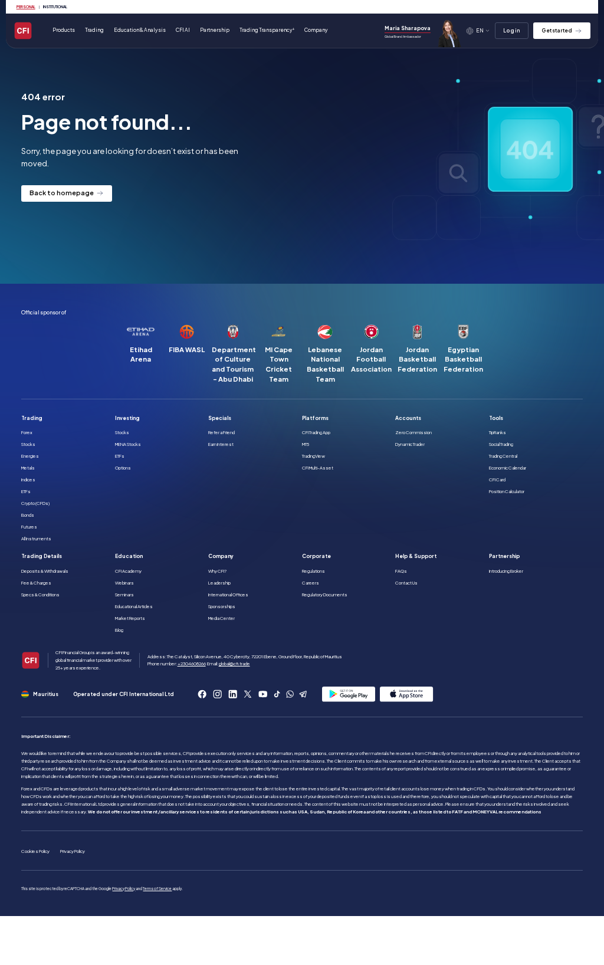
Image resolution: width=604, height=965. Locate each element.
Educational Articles (134, 606)
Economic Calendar (507, 468)
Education (129, 556)
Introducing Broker (506, 571)
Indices (28, 479)
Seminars (124, 595)
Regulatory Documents (324, 595)
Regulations (313, 571)
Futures (29, 527)
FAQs (401, 571)
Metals (28, 468)
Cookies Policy (35, 851)
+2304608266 (192, 664)
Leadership (219, 583)
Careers (310, 583)
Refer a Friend (221, 432)
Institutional (55, 7)
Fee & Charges (36, 583)
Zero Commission (413, 432)
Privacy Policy (72, 851)
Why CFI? (217, 571)
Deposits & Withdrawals (44, 571)
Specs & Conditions (40, 595)
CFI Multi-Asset (317, 468)
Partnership (214, 30)
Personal (26, 7)
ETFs (26, 491)
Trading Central (503, 456)
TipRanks (497, 432)
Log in (511, 30)
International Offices (228, 595)
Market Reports (130, 618)
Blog (119, 630)
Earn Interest (221, 444)
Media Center (221, 618)
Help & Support (415, 556)
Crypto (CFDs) (35, 503)
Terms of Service (157, 888)
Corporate (316, 556)
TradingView (313, 456)
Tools (496, 418)
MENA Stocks (128, 444)
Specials (219, 418)
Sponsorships (221, 606)
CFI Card (497, 479)
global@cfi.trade (234, 664)
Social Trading (501, 444)
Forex (26, 432)
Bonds (27, 515)
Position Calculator (506, 491)
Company (221, 556)
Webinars (124, 583)
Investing (127, 418)
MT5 (305, 444)
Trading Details (41, 556)
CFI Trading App (316, 432)
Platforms (315, 418)
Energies (30, 456)
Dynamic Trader (410, 444)
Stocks (28, 444)
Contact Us (406, 583)
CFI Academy (128, 571)
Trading (31, 418)
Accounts (408, 418)
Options (123, 468)
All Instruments (36, 538)
